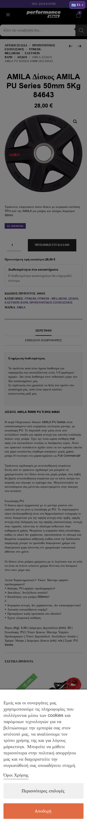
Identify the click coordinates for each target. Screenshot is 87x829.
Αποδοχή (43, 811)
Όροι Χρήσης (16, 775)
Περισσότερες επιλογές (43, 791)
